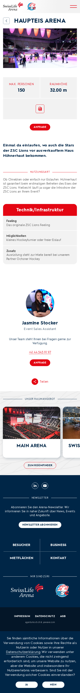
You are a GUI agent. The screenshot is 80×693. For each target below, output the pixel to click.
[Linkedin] (35, 485)
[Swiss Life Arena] (13, 6)
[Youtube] (45, 485)
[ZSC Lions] (31, 6)
